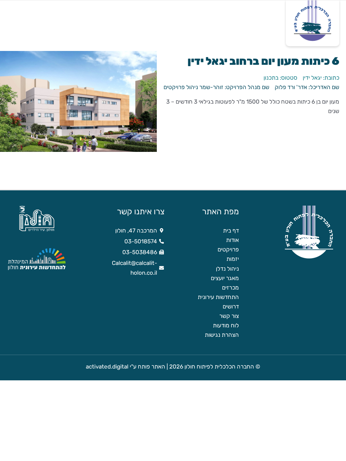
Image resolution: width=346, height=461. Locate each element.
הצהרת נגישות (222, 334)
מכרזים (230, 287)
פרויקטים (228, 249)
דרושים (231, 306)
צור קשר (229, 316)
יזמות (232, 258)
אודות (232, 240)
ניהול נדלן (227, 268)
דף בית (231, 230)
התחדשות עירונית (218, 297)
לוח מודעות (226, 325)
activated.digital (107, 366)
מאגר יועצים (225, 278)
